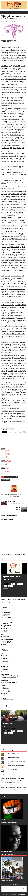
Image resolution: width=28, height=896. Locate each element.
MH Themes (22, 894)
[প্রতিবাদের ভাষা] (14, 715)
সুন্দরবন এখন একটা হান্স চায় (14, 757)
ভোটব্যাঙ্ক (10, 622)
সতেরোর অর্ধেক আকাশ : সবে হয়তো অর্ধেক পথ (8, 469)
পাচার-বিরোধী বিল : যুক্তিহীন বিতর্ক (8, 462)
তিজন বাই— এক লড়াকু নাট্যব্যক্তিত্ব (18, 787)
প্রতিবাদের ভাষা (13, 785)
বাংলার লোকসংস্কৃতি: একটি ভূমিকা (15, 753)
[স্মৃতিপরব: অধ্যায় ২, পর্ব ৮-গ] (14, 568)
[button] (26, 12)
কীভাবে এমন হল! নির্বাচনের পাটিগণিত (16, 766)
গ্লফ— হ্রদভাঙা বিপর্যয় (12, 769)
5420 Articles (18, 494)
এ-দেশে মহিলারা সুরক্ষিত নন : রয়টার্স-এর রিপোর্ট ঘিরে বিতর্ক (7, 452)
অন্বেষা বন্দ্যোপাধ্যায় (9, 477)
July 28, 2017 (5, 21)
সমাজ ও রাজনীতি (6, 479)
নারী (16, 477)
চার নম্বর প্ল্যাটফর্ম (13, 21)
